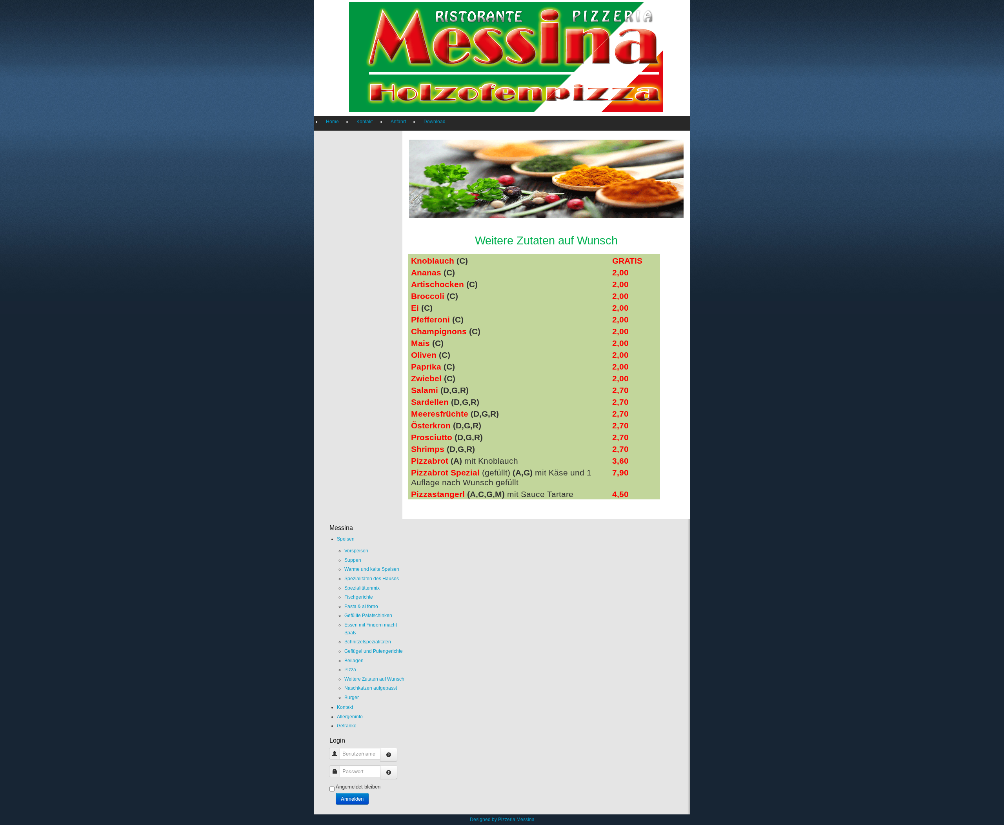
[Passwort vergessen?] (388, 772)
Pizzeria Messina (516, 819)
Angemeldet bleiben (358, 787)
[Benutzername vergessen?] (388, 754)
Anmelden (352, 798)
